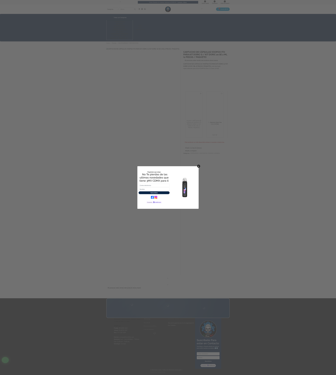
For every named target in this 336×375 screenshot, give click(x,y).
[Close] (198, 166)
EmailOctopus (158, 202)
